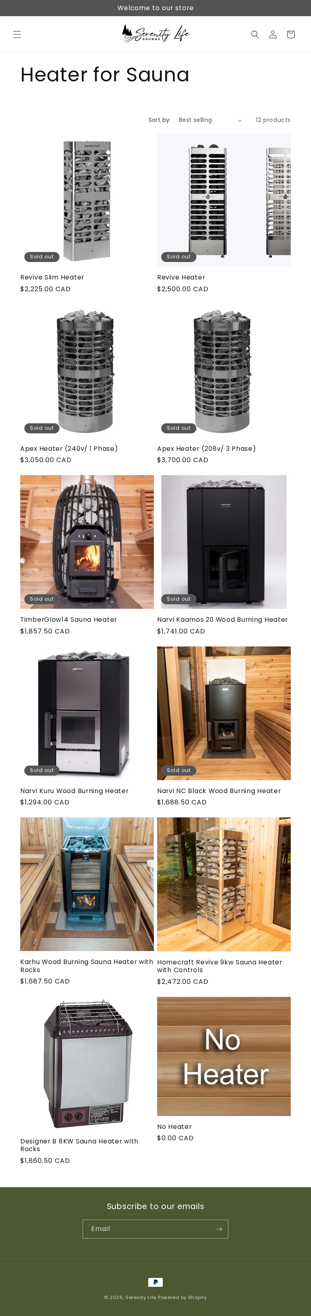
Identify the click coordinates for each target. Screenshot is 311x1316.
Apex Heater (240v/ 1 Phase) (69, 448)
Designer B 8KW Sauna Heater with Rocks (79, 1145)
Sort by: (160, 120)
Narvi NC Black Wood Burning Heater (219, 791)
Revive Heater (181, 277)
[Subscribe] (219, 1229)
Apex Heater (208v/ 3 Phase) (206, 448)
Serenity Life (141, 1297)
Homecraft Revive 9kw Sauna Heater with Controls (219, 966)
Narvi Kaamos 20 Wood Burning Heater (222, 619)
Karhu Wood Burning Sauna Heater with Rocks (86, 966)
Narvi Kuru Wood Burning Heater (74, 791)
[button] (17, 34)
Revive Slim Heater (52, 277)
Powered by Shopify (182, 1297)
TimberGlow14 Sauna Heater (68, 619)
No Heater (174, 1126)
